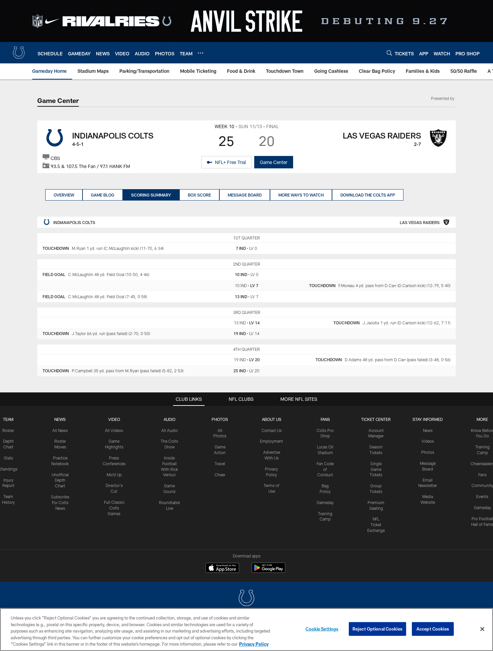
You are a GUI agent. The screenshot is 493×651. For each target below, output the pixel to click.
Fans (482, 474)
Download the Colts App (367, 195)
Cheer (220, 474)
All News (60, 430)
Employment (271, 441)
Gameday (325, 502)
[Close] (482, 629)
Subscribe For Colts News (60, 502)
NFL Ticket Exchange (376, 525)
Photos (220, 419)
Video (114, 419)
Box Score (199, 195)
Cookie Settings (322, 629)
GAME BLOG (102, 195)
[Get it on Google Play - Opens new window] (268, 571)
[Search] (389, 52)
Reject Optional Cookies (377, 629)
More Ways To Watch (301, 195)
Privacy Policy (254, 644)
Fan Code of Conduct (325, 469)
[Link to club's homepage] (19, 53)
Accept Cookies (433, 629)
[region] (246, 629)
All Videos (114, 430)
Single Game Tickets (376, 469)
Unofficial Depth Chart (60, 480)
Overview (64, 195)
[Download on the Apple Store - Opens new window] (222, 568)
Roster (8, 430)
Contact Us (272, 430)
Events (482, 496)
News (60, 419)
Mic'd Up (114, 474)
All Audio (169, 430)
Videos (428, 441)
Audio (169, 419)
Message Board (245, 195)
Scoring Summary (151, 195)
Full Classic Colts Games (114, 508)
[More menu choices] (200, 53)
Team (8, 419)
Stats (8, 457)
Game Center (273, 162)
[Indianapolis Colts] (246, 598)
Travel (220, 463)
